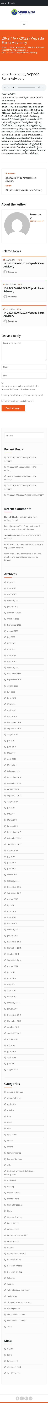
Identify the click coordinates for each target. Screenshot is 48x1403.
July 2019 (11, 740)
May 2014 (11, 984)
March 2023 (12, 594)
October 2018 (13, 789)
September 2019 (14, 728)
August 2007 (12, 1069)
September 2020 (14, 679)
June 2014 (11, 978)
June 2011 (11, 1063)
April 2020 (11, 710)
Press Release (13, 1229)
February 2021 (13, 667)
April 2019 (11, 759)
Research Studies (14, 1272)
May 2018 (11, 814)
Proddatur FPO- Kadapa (17, 1235)
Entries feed (12, 1361)
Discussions (12, 1134)
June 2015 (11, 911)
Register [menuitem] (11, 3)
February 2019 (13, 771)
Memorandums (13, 1192)
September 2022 (14, 625)
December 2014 (14, 942)
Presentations (13, 1223)
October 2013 (13, 1027)
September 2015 (14, 893)
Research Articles (14, 1266)
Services (10, 1284)
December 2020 (14, 673)
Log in (9, 1355)
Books (9, 1122)
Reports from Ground (16, 1253)
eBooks (10, 1140)
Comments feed (14, 1367)
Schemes (11, 1278)
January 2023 (12, 606)
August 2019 (12, 734)
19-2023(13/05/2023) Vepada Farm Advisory (24, 265)
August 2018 (12, 801)
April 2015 (11, 917)
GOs (9, 1165)
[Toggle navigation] (24, 24)
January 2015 (12, 935)
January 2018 (12, 826)
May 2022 (11, 649)
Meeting (10, 1186)
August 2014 (12, 966)
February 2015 (13, 929)
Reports (10, 1247)
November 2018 (14, 783)
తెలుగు (9, 1326)
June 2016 (11, 868)
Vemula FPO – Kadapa (16, 1320)
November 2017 (14, 838)
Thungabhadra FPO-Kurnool (19, 1302)
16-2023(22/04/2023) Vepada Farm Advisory (24, 289)
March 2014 (12, 996)
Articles (10, 1110)
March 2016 (12, 874)
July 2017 (11, 856)
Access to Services (15, 1092)
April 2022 (11, 655)
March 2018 (12, 820)
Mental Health (13, 1198)
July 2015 (11, 905)
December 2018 (14, 777)
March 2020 (12, 716)
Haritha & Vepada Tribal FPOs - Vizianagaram (23, 48)
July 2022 (11, 637)
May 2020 (11, 704)
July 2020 (11, 692)
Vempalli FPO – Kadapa (17, 1314)
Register (10, 1349)
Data (9, 1128)
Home (4, 47)
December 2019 (14, 722)
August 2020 (12, 686)
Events (10, 1147)
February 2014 (13, 1002)
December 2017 (14, 832)
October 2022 (13, 619)
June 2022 (11, 643)
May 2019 (11, 753)
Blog (9, 1116)
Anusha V (13, 272)
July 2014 (11, 972)
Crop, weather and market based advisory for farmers (22, 556)
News (9, 1211)
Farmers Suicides (14, 1159)
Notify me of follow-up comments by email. (23, 395)
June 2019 (11, 747)
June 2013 (11, 1051)
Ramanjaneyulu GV (12, 526)
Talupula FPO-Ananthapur (18, 1290)
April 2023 (11, 588)
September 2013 (14, 1033)
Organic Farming (14, 1217)
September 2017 (14, 844)
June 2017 (11, 862)
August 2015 (12, 899)
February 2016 (13, 881)
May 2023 (11, 582)
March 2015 (12, 923)
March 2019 (12, 765)
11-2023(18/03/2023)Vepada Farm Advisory (25, 495)
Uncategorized (13, 1308)
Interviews (11, 1180)
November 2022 (14, 612)
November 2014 (14, 948)
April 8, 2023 (10, 309)
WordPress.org (13, 1373)
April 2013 (11, 1057)
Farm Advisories (17, 47)
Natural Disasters (14, 1205)
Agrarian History (14, 1098)
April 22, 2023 (11, 284)
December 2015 (14, 887)
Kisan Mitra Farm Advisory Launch (19, 544)
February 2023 (13, 600)
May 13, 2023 (10, 260)
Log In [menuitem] (3, 3)
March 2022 (12, 661)
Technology (12, 1296)
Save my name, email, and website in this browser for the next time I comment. (20, 388)
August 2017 (12, 850)
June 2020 (11, 698)
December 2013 (14, 1015)
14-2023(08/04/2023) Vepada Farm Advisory (24, 314)
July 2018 (11, 807)
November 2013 (14, 1021)
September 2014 (14, 960)
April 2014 (11, 990)
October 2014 (13, 954)
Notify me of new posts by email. (19, 401)
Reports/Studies (14, 1259)
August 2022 (12, 631)
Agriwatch (11, 1104)
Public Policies (13, 1241)
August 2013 (12, 1039)
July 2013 (11, 1045)
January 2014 (12, 1009)
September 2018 (14, 795)
